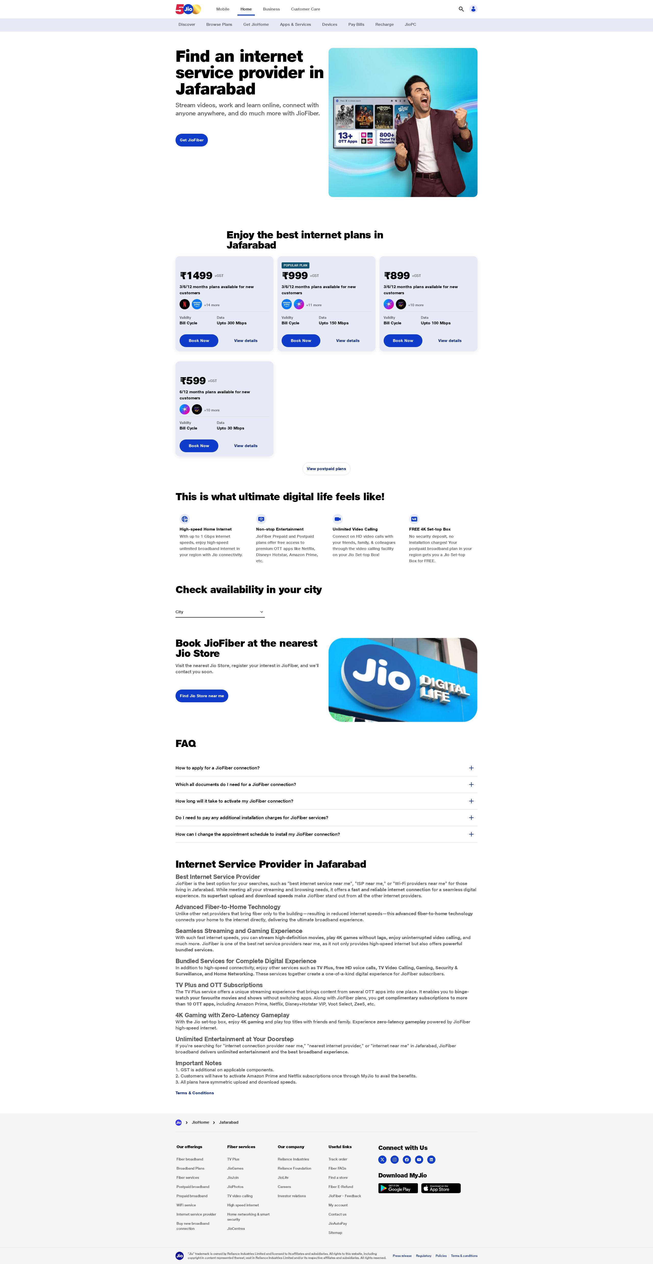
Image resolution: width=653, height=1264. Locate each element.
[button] (461, 9)
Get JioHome (256, 24)
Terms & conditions (464, 1256)
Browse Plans (219, 24)
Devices (329, 24)
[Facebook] (407, 1160)
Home (246, 9)
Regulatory (423, 1256)
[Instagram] (395, 1160)
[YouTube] (419, 1160)
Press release (402, 1256)
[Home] (178, 1123)
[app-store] (441, 1189)
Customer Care (305, 9)
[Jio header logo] (188, 9)
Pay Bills (356, 24)
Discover (187, 24)
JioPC (410, 24)
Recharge (384, 24)
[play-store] (398, 1189)
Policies (441, 1256)
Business (271, 9)
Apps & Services (295, 24)
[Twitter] (382, 1160)
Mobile (222, 9)
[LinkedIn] (431, 1160)
